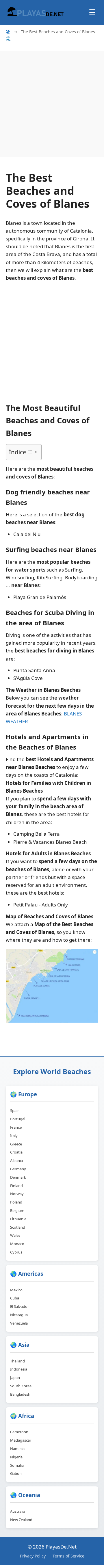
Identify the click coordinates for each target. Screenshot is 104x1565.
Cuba (14, 1298)
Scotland (17, 1227)
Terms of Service (68, 1556)
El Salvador (19, 1306)
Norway (17, 1193)
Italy (14, 1135)
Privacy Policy (33, 1556)
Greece (16, 1144)
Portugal (17, 1118)
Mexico (16, 1290)
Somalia (17, 1465)
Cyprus (16, 1252)
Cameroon (19, 1431)
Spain (15, 1110)
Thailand (17, 1361)
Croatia (16, 1152)
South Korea (20, 1385)
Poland (16, 1202)
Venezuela (19, 1323)
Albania (16, 1160)
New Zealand (21, 1519)
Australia (17, 1511)
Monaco (17, 1243)
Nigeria (16, 1457)
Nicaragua (19, 1314)
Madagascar (20, 1440)
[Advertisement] (52, 103)
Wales (15, 1235)
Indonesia (18, 1369)
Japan (15, 1377)
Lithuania (18, 1218)
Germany (18, 1168)
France (16, 1127)
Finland (16, 1185)
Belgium (17, 1210)
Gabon (16, 1473)
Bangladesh (20, 1394)
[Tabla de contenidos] (32, 452)
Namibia (17, 1448)
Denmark (18, 1177)
